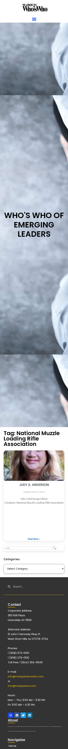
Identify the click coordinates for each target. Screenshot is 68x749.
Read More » (34, 539)
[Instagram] (10, 715)
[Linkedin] (29, 715)
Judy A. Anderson (34, 485)
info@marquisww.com (22, 686)
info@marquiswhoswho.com (26, 676)
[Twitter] (23, 715)
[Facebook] (17, 715)
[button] (34, 19)
